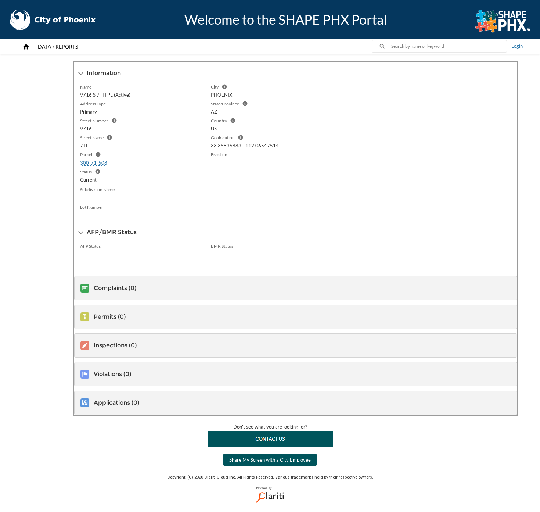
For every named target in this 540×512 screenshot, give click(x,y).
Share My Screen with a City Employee (270, 460)
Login (517, 46)
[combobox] (449, 46)
